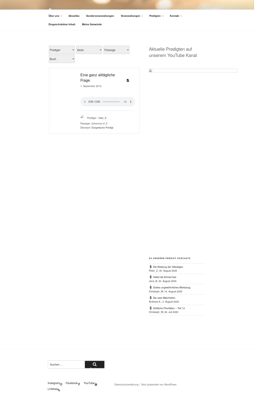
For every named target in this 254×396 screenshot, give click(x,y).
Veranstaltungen (130, 15)
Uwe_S (102, 118)
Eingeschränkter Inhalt (62, 24)
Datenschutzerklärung (126, 384)
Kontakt (174, 15)
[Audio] (127, 79)
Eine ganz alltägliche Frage (97, 77)
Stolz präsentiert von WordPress (158, 384)
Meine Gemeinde (92, 24)
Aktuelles (73, 15)
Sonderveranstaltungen (100, 15)
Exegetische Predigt (102, 127)
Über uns (54, 15)
